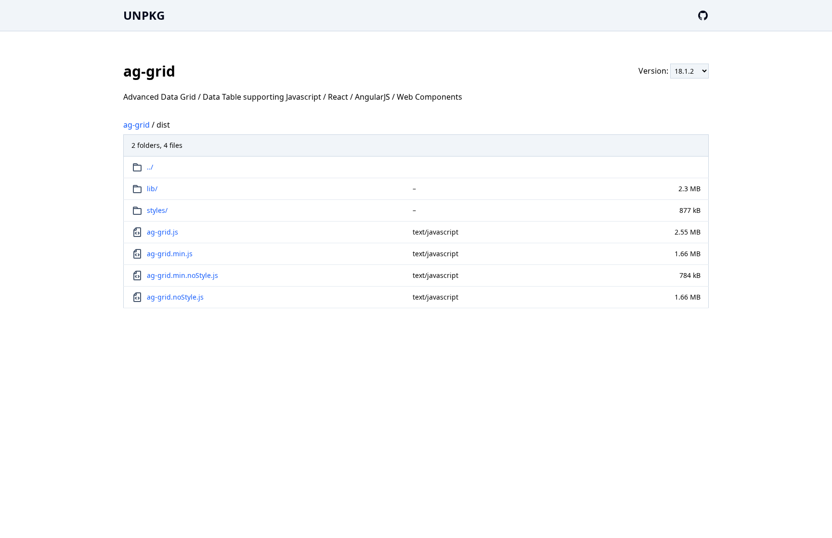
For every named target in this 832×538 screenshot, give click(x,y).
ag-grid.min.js (170, 253)
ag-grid (136, 124)
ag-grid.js (162, 231)
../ (150, 166)
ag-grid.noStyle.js (175, 297)
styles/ (157, 210)
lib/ (152, 188)
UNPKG (144, 15)
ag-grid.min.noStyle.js (182, 275)
